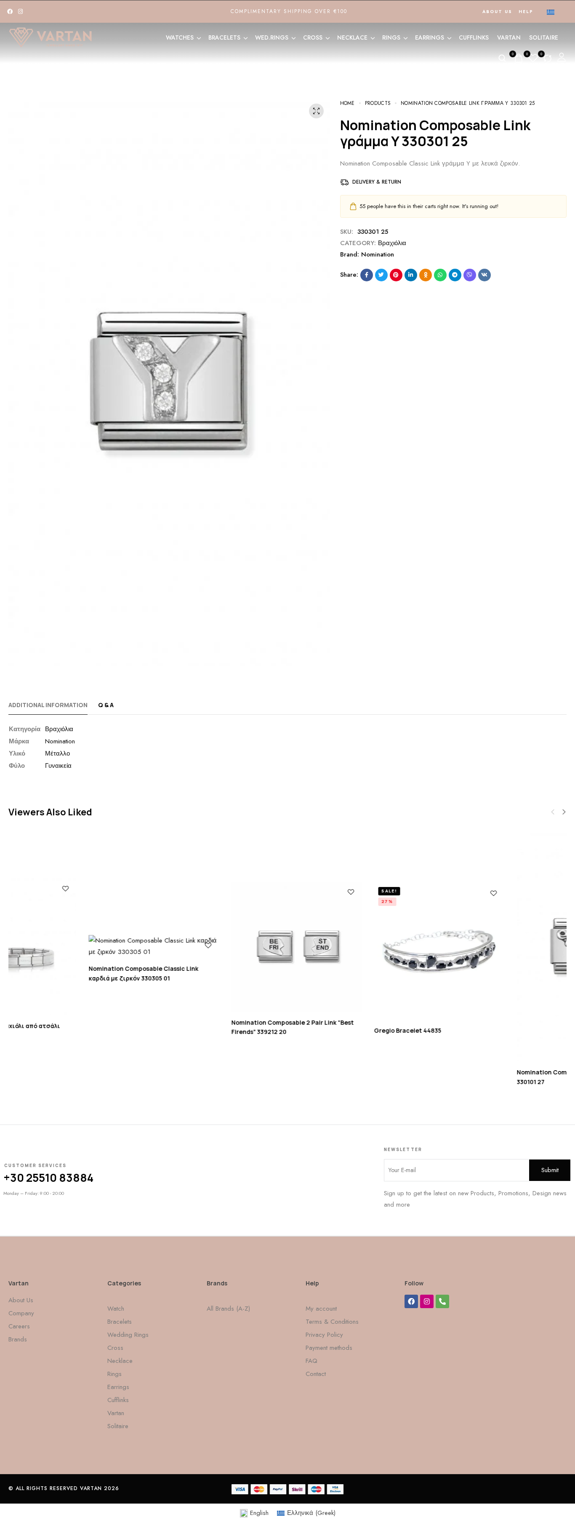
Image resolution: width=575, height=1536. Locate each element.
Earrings (429, 37)
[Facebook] (10, 11)
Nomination (377, 254)
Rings (391, 37)
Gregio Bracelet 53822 (470, 1027)
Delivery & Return (376, 182)
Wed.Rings (271, 37)
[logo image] (50, 36)
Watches (180, 37)
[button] (564, 812)
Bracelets (224, 37)
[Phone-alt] (442, 1301)
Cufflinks (474, 37)
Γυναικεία (58, 765)
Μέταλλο (57, 753)
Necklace (352, 37)
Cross (312, 37)
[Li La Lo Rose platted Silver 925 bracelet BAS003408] (73, 947)
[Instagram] (20, 11)
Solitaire (543, 37)
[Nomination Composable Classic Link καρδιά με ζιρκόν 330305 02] (359, 946)
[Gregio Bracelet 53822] (502, 951)
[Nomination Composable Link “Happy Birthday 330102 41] (216, 946)
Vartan (509, 37)
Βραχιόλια (392, 243)
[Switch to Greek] (551, 11)
